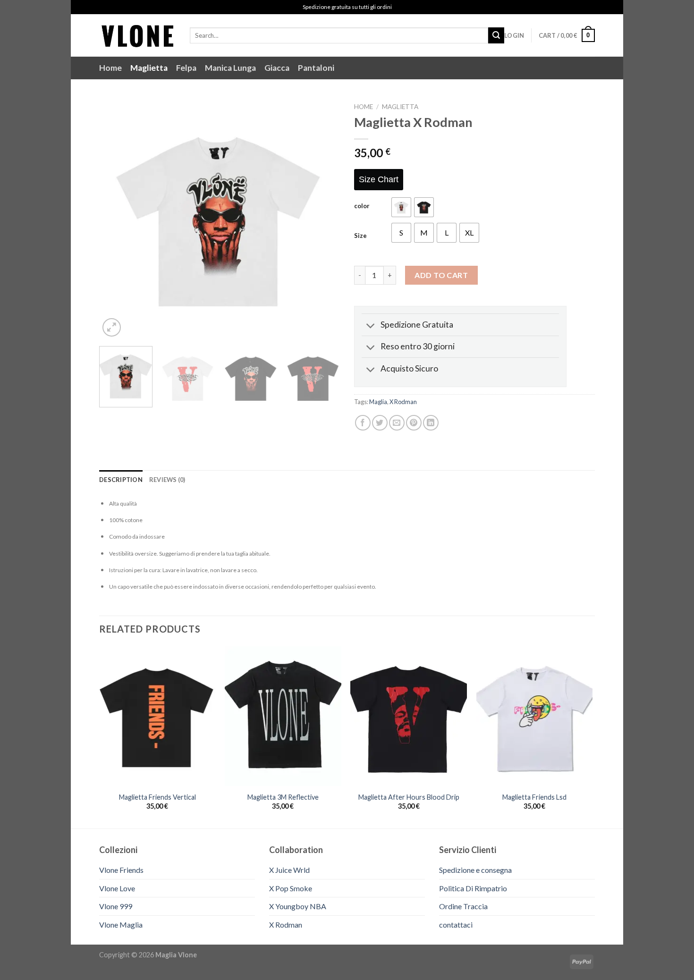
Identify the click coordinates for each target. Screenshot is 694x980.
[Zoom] (111, 327)
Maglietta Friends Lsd (534, 797)
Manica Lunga (230, 68)
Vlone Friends (121, 869)
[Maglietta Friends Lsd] (534, 716)
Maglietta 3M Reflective (283, 797)
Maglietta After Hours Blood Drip (408, 797)
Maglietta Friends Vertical (157, 797)
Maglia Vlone (176, 955)
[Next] (323, 218)
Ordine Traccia (463, 906)
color (362, 206)
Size (360, 236)
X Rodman (403, 402)
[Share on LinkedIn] (431, 423)
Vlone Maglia (121, 924)
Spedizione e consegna (475, 869)
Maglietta (149, 68)
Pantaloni (316, 68)
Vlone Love (117, 888)
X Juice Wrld (289, 869)
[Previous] (115, 218)
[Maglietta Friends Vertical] (157, 716)
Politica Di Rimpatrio (473, 888)
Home (110, 68)
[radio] (401, 207)
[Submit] (496, 35)
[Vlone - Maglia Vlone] (137, 35)
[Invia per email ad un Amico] (397, 423)
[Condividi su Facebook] (363, 423)
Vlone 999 (115, 906)
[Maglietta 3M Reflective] (283, 716)
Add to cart (441, 274)
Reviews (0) (167, 479)
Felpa (186, 68)
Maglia (378, 402)
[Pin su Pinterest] (414, 423)
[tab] (121, 479)
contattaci (456, 924)
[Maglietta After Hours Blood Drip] (408, 716)
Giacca (276, 68)
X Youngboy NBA (297, 906)
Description (121, 479)
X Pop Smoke (290, 888)
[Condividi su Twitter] (380, 423)
